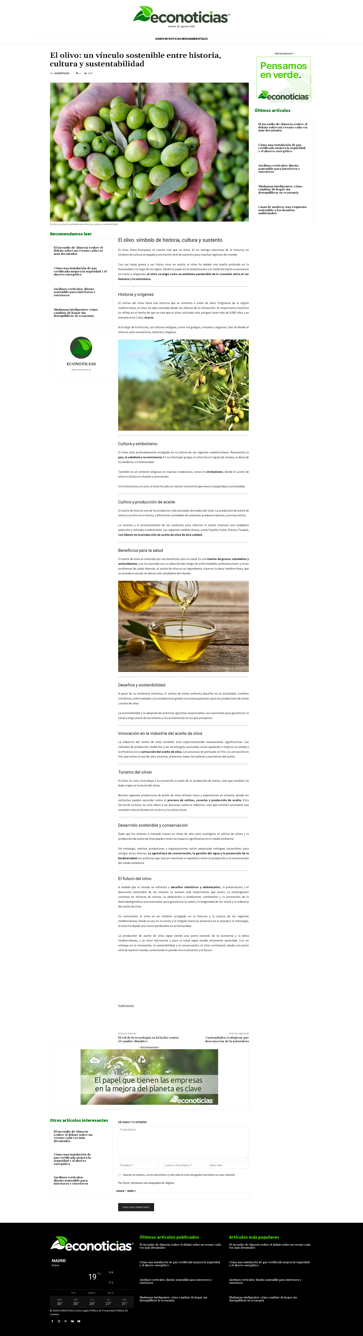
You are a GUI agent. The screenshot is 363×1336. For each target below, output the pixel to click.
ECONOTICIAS (61, 73)
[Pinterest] (227, 73)
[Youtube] (79, 1321)
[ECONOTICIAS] (81, 347)
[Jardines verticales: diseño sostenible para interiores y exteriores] (101, 1182)
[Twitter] (218, 73)
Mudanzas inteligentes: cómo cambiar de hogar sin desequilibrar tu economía (76, 313)
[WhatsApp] (236, 73)
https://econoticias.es (81, 369)
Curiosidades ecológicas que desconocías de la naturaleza (227, 1039)
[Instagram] (59, 1321)
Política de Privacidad (102, 1310)
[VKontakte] (72, 1321)
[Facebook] (210, 73)
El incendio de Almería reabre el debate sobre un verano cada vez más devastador (78, 251)
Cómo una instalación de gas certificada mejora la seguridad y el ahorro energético (80, 271)
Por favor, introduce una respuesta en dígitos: (146, 1182)
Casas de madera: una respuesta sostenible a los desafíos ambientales (282, 210)
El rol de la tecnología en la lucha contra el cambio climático (148, 1039)
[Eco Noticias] (181, 14)
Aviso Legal (81, 1310)
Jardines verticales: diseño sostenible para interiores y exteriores (74, 292)
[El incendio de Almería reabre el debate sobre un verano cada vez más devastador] (101, 1137)
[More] (245, 73)
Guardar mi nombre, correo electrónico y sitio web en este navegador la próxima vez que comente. (179, 1174)
